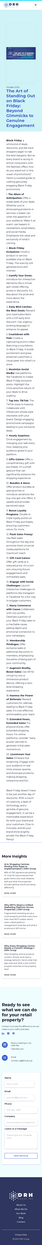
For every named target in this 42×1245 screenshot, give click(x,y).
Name (8, 1078)
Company (10, 1116)
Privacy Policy (21, 1235)
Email (7, 1091)
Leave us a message (16, 1129)
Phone (8, 1104)
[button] (35, 5)
